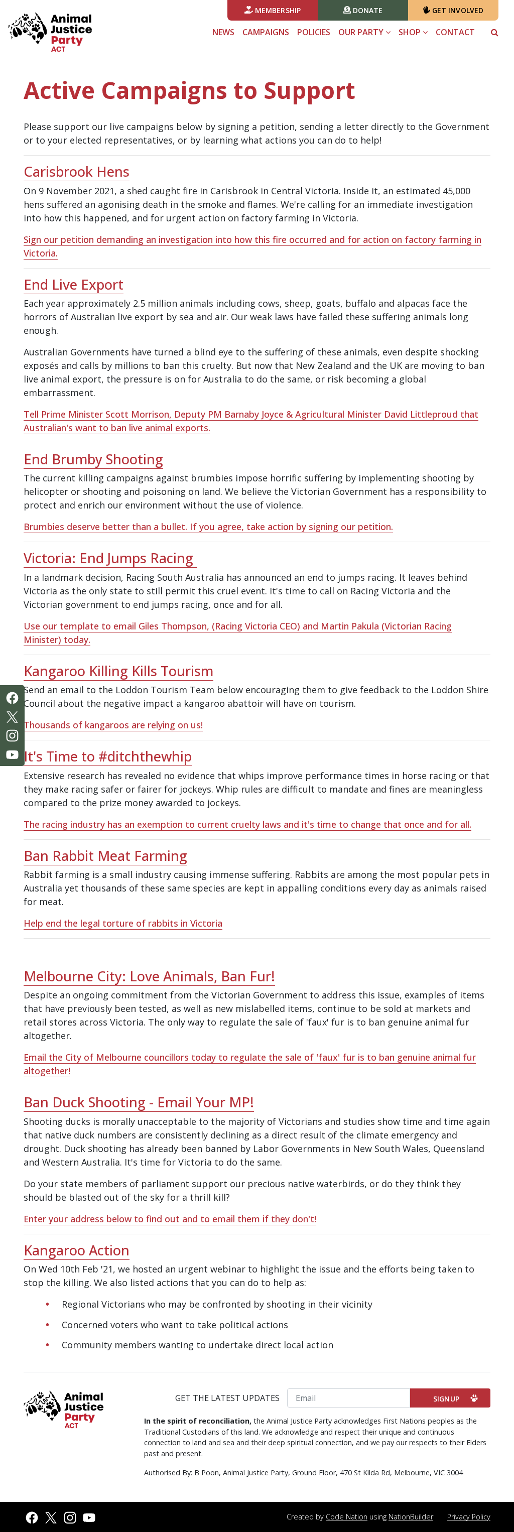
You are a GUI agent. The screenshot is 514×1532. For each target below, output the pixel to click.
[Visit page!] (12, 697)
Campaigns (265, 32)
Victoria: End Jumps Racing (110, 558)
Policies (313, 32)
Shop (411, 32)
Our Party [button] (362, 32)
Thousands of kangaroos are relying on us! (113, 725)
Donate (367, 10)
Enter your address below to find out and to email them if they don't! (170, 1219)
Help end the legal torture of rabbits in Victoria (123, 923)
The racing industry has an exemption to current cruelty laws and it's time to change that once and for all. (247, 824)
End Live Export (73, 284)
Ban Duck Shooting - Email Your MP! (139, 1102)
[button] (494, 32)
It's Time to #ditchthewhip (108, 756)
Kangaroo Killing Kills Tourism (118, 671)
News (223, 32)
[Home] (50, 32)
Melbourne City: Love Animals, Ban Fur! (149, 976)
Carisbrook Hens (77, 171)
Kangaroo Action (77, 1250)
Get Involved (456, 10)
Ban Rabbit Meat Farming (105, 855)
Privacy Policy (468, 1516)
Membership (277, 10)
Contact (455, 32)
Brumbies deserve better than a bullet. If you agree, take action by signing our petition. (208, 527)
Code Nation (346, 1516)
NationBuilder (411, 1516)
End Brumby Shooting (93, 459)
